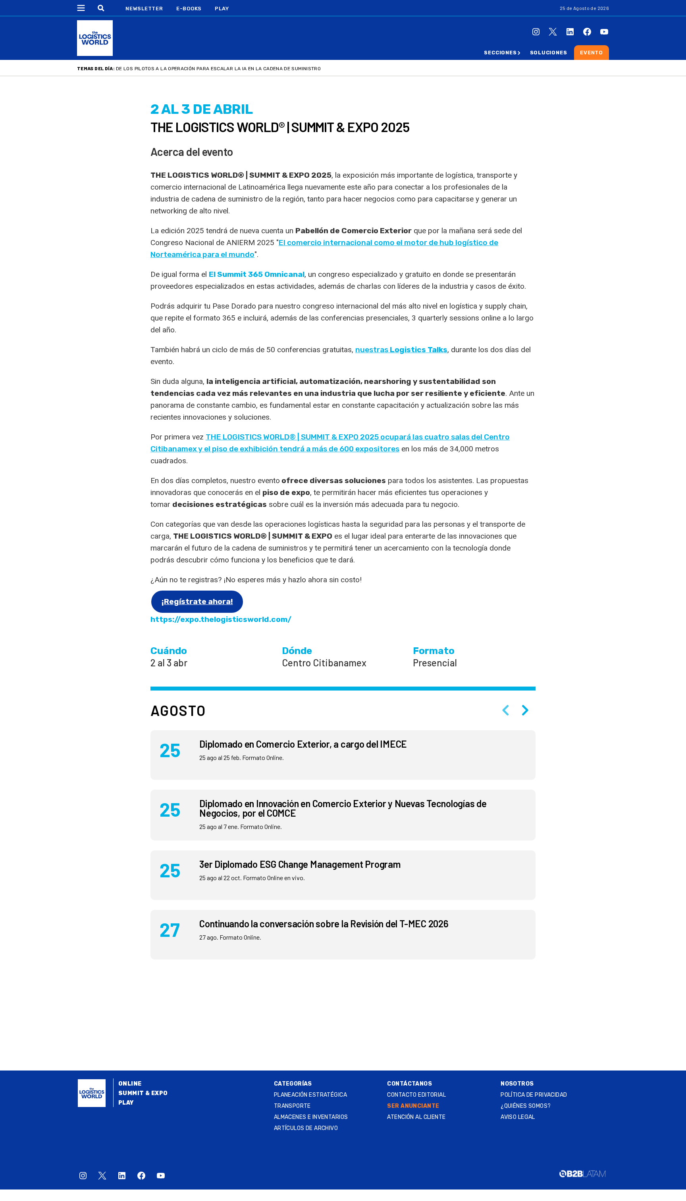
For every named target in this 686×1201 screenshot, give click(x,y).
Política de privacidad (534, 1095)
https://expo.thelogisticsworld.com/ (220, 619)
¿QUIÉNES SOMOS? (526, 1106)
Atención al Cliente (416, 1117)
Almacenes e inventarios (311, 1117)
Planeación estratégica (310, 1095)
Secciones (500, 53)
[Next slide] (525, 710)
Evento (591, 53)
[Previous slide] (505, 710)
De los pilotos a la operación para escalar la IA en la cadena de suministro (218, 68)
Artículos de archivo (306, 1128)
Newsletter (144, 9)
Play (222, 9)
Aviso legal (518, 1117)
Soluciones (548, 53)
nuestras (401, 349)
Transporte (292, 1106)
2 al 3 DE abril (201, 109)
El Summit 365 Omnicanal (256, 274)
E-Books (189, 9)
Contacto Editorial (416, 1095)
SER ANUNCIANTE (413, 1106)
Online (130, 1083)
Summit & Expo (143, 1093)
